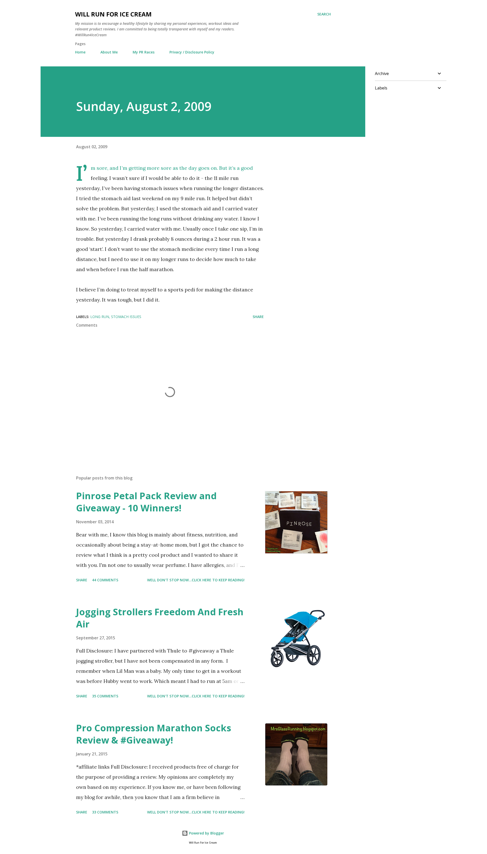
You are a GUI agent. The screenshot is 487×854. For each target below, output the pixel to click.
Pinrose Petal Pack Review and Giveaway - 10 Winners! (146, 502)
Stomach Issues (126, 316)
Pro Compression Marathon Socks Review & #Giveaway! (153, 734)
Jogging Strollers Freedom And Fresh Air (160, 618)
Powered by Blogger (206, 833)
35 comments (105, 696)
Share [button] (258, 316)
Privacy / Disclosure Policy (191, 52)
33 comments (105, 812)
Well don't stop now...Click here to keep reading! (196, 580)
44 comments (105, 580)
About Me (109, 52)
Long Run (99, 316)
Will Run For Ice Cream (113, 14)
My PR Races (143, 52)
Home (80, 52)
